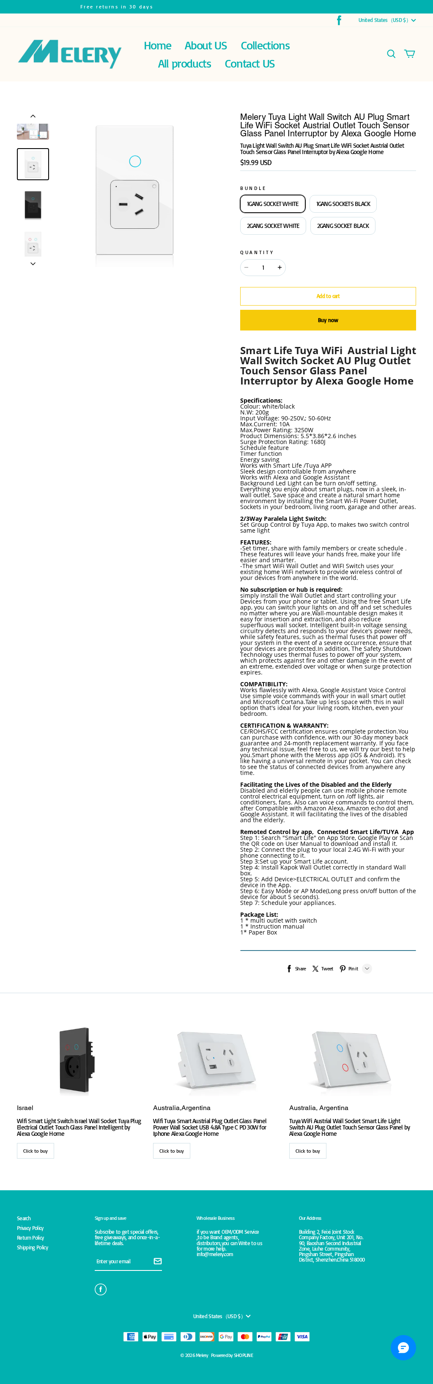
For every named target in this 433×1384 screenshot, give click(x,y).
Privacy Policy (30, 1228)
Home (157, 45)
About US (206, 45)
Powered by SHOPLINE (232, 1355)
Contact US (250, 63)
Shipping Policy (32, 1247)
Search (23, 1218)
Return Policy (30, 1237)
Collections (265, 45)
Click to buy (35, 1151)
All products (184, 63)
